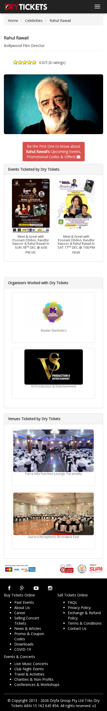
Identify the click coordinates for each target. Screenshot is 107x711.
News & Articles (27, 628)
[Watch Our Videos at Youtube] (36, 588)
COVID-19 (22, 649)
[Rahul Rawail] (53, 104)
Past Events (24, 602)
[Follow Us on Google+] (22, 588)
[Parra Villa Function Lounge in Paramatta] (53, 450)
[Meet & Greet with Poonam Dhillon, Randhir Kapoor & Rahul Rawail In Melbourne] (31, 204)
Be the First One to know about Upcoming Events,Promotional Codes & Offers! (53, 151)
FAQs (72, 602)
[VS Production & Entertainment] (53, 367)
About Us (22, 607)
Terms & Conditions (85, 623)
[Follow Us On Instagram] (50, 588)
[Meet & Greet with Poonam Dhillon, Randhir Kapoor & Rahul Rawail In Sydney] (76, 204)
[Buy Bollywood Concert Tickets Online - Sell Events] (26, 6)
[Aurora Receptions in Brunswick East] (53, 514)
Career (19, 612)
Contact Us (77, 628)
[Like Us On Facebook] (9, 588)
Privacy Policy (79, 607)
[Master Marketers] (53, 311)
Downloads (24, 644)
